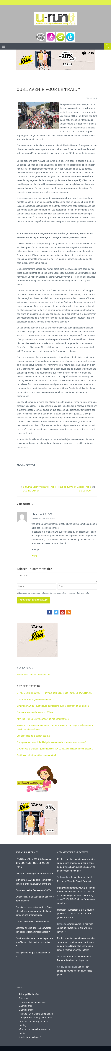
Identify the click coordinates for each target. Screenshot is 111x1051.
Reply (34, 555)
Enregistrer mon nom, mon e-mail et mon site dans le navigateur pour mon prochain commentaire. (55, 593)
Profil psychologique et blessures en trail (36, 755)
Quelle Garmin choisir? (30, 1037)
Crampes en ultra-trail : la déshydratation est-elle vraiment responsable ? (51, 742)
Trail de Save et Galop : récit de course (74, 488)
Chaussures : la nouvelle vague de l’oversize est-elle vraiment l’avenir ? (75, 928)
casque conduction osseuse (32, 1002)
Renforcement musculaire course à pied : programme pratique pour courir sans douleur (76, 863)
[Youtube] (62, 612)
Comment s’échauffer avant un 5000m (35, 712)
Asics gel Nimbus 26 (29, 994)
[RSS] (68, 612)
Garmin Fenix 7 (26, 1006)
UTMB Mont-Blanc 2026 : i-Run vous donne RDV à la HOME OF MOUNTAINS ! (55, 693)
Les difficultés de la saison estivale (33, 736)
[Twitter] (56, 612)
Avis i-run (23, 998)
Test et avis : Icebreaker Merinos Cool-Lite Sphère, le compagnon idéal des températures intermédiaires (34, 911)
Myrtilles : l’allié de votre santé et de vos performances (43, 719)
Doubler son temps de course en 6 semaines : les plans (74, 971)
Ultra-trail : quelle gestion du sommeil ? (35, 699)
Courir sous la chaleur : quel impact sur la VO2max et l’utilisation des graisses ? (55, 749)
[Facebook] (49, 612)
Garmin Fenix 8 (26, 1010)
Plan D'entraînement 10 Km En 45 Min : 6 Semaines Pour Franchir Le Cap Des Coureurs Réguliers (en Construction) (76, 892)
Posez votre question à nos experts (33, 674)
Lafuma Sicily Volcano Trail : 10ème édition (39, 488)
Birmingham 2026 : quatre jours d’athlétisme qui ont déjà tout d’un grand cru (53, 706)
